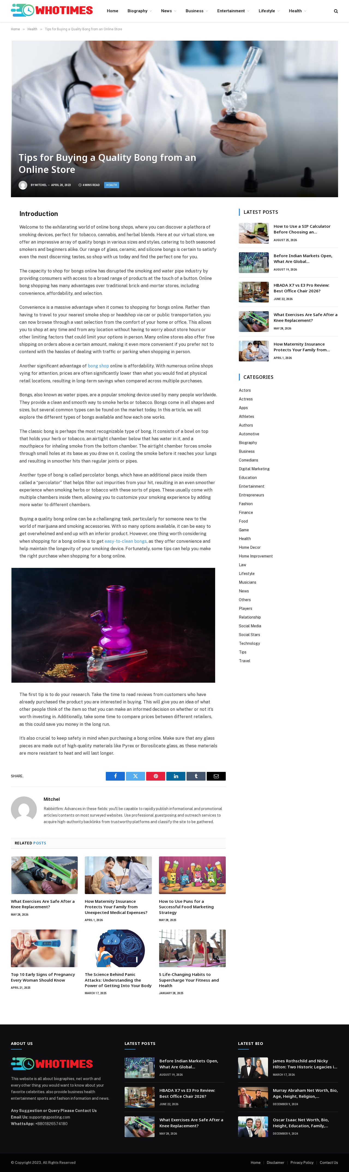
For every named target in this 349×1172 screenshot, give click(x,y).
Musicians (247, 582)
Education (248, 477)
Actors (245, 390)
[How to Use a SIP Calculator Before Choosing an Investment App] (254, 233)
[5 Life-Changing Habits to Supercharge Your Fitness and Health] (192, 948)
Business (194, 10)
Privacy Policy (302, 1163)
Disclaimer (275, 1163)
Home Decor (250, 547)
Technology (249, 643)
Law (242, 565)
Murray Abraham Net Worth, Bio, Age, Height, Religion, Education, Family (305, 1093)
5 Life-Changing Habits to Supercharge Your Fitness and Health (189, 980)
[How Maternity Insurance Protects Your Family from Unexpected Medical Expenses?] (118, 875)
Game (244, 530)
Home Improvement (256, 556)
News (166, 10)
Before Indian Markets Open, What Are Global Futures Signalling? (303, 259)
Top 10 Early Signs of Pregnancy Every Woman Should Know (43, 977)
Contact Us (329, 1163)
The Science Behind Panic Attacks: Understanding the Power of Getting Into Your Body (118, 980)
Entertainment (231, 10)
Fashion (246, 504)
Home (112, 10)
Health (295, 10)
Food (243, 521)
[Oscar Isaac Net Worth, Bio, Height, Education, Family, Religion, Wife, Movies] (253, 1126)
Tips (242, 652)
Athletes (246, 416)
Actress (246, 399)
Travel (244, 661)
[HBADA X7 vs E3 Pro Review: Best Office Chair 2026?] (254, 292)
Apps (243, 408)
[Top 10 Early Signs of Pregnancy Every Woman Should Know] (44, 948)
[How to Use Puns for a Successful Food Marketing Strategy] (192, 875)
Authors (246, 425)
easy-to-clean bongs (126, 541)
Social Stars (249, 635)
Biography (137, 10)
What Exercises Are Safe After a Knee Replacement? (43, 903)
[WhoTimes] (52, 11)
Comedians (248, 460)
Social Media (250, 626)
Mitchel (41, 185)
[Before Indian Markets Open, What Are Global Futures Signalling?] (254, 262)
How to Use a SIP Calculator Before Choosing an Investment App (302, 229)
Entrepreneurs (251, 495)
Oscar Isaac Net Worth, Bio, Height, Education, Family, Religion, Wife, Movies (301, 1123)
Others (245, 600)
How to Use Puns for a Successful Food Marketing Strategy (186, 906)
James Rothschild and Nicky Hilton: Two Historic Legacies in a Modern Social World (304, 1064)
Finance (246, 512)
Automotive (249, 434)
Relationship (250, 617)
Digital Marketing (254, 469)
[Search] (335, 11)
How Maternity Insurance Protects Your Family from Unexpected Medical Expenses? (116, 906)
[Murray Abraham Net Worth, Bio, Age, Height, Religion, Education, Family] (253, 1097)
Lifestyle (267, 10)
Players (245, 608)
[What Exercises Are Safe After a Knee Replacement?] (44, 875)
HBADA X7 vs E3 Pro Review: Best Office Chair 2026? (301, 287)
